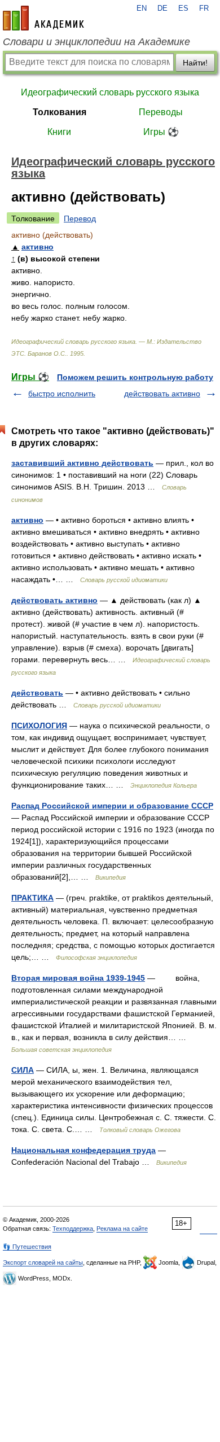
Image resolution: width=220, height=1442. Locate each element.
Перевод (80, 218)
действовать (37, 692)
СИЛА (22, 1069)
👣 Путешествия (27, 1246)
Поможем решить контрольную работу (135, 377)
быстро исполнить (61, 393)
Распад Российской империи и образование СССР (112, 805)
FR (204, 8)
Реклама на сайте (122, 1228)
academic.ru (43, 18)
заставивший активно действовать (82, 462)
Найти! (195, 62)
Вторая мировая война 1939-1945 (78, 977)
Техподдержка (72, 1228)
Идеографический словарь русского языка (110, 92)
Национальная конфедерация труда (83, 1150)
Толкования (59, 112)
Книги (59, 132)
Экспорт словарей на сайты (43, 1262)
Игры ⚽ (161, 132)
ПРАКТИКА (32, 897)
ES (183, 8)
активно (37, 246)
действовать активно (162, 393)
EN (142, 8)
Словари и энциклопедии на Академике (96, 41)
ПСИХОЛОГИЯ (39, 725)
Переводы (161, 112)
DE (162, 8)
